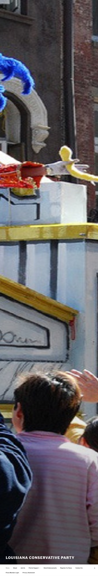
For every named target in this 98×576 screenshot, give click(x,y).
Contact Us (79, 568)
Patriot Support (34, 568)
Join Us (23, 568)
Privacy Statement (29, 572)
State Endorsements (50, 568)
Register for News (66, 568)
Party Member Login (12, 572)
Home (7, 568)
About (15, 568)
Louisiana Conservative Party (40, 558)
